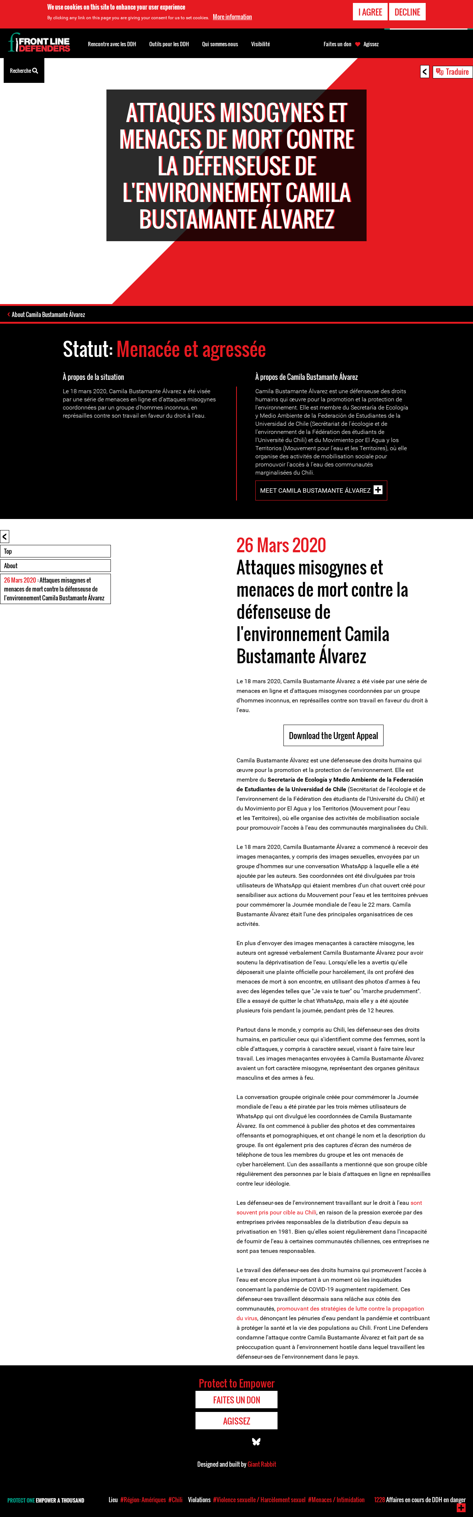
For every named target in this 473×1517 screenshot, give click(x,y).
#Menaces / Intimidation (336, 1499)
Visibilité (260, 44)
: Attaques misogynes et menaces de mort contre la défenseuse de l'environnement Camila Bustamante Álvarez (54, 589)
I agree (370, 12)
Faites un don (337, 44)
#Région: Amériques (143, 1499)
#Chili (176, 1499)
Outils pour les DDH (169, 44)
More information (232, 16)
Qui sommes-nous (220, 44)
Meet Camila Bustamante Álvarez (315, 490)
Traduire (457, 71)
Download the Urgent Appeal (333, 735)
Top (8, 551)
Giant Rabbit (262, 1464)
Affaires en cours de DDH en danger (420, 1499)
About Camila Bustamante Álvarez (48, 314)
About (10, 565)
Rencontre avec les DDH (112, 44)
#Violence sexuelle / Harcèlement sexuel (259, 1499)
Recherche (21, 70)
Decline (407, 12)
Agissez (371, 44)
